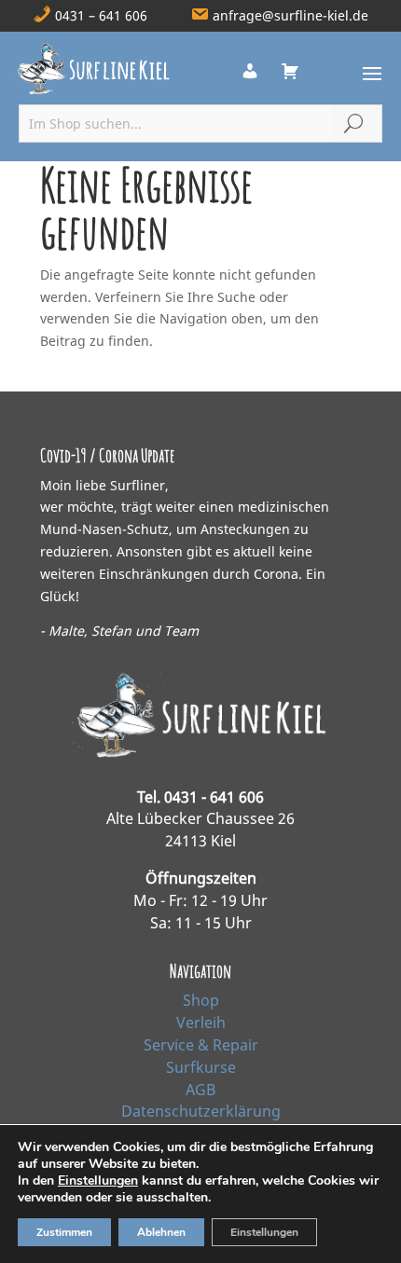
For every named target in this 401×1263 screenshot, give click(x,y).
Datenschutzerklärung (201, 1111)
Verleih (201, 1022)
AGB (200, 1089)
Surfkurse (201, 1067)
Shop (201, 1000)
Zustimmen (64, 1232)
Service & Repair (201, 1045)
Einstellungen (98, 1181)
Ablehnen (161, 1232)
